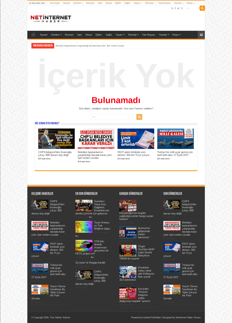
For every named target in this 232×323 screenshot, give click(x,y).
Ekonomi (90, 3)
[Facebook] (175, 8)
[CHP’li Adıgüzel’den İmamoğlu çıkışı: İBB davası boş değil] (83, 275)
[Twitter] (178, 8)
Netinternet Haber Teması (188, 317)
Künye (190, 3)
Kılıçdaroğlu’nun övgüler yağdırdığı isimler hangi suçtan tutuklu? (136, 215)
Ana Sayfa (55, 3)
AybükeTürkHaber (152, 317)
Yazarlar (178, 3)
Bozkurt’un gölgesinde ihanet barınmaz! (144, 233)
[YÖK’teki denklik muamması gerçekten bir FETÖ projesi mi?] (83, 245)
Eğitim (118, 3)
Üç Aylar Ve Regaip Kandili (90, 262)
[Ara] (202, 8)
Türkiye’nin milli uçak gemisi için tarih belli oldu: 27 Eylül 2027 (175, 153)
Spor (100, 3)
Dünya (109, 3)
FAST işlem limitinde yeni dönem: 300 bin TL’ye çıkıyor (133, 153)
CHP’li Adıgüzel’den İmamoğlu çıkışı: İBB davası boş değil (55, 153)
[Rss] (172, 8)
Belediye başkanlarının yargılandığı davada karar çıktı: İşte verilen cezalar (90, 45)
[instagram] (182, 8)
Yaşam (136, 3)
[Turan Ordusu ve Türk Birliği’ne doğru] (83, 227)
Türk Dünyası (164, 3)
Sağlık (127, 3)
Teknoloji (149, 3)
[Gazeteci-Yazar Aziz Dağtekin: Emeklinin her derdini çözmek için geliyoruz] (83, 205)
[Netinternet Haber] (51, 18)
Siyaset (66, 3)
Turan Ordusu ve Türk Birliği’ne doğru (102, 225)
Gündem (77, 3)
